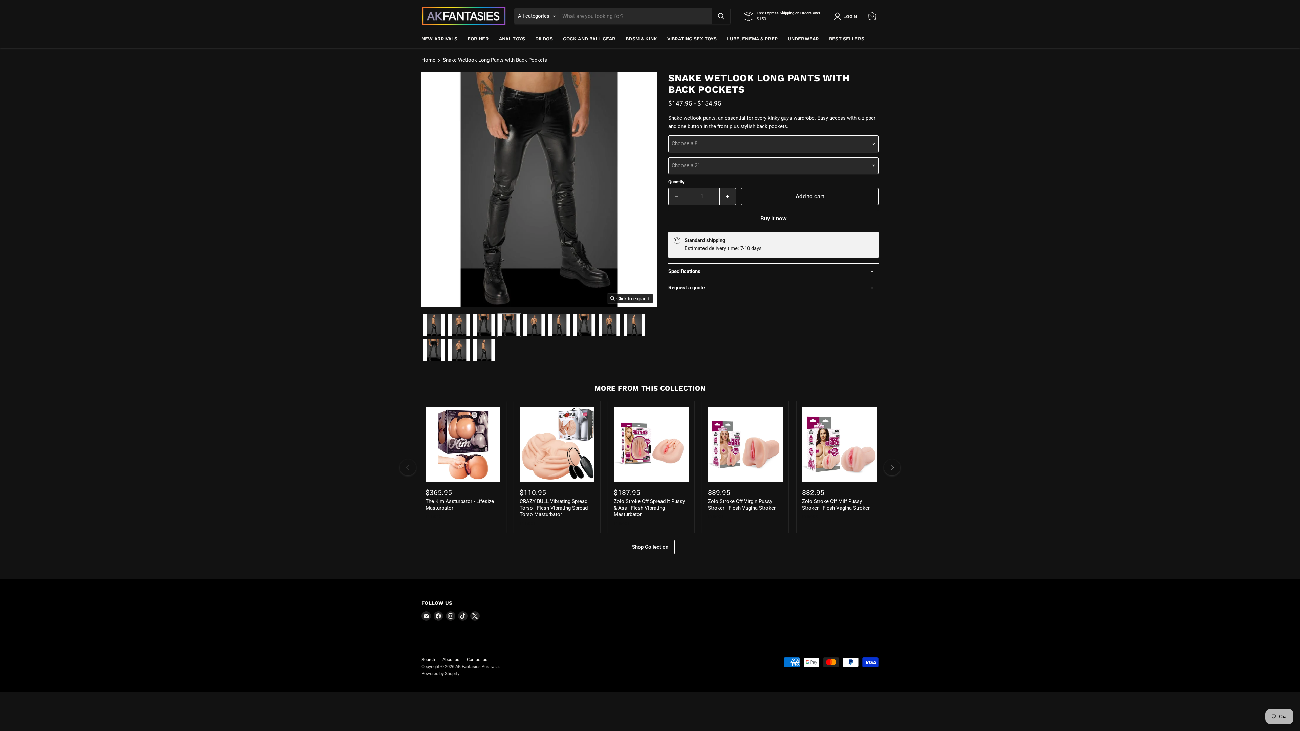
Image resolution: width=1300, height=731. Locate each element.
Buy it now (773, 218)
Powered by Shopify (440, 673)
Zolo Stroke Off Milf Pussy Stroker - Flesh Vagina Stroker (836, 504)
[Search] (721, 16)
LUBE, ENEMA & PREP (752, 38)
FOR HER (478, 38)
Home (428, 60)
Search (428, 659)
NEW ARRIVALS (439, 38)
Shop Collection (650, 547)
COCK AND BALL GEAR (589, 38)
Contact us (477, 659)
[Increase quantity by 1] (728, 196)
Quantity (676, 181)
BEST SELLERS (846, 38)
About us (450, 659)
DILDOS (544, 38)
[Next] (892, 467)
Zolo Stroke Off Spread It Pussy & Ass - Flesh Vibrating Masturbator (649, 507)
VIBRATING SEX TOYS (692, 38)
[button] (434, 325)
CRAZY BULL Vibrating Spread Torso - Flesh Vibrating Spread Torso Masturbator (554, 507)
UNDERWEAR (803, 38)
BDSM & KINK (641, 38)
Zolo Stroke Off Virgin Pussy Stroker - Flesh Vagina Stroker (742, 504)
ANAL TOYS (512, 38)
